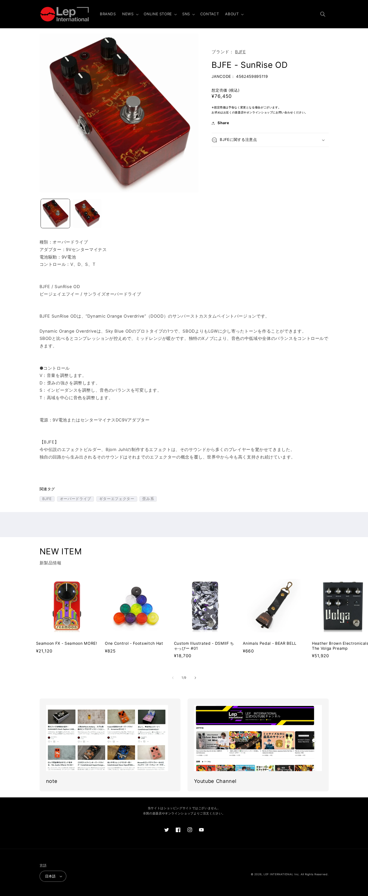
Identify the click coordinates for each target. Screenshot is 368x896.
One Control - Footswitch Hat (134, 643)
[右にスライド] (195, 678)
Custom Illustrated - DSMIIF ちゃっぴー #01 (204, 646)
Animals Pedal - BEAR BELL (270, 643)
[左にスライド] (172, 678)
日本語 (50, 876)
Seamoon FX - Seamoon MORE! (66, 643)
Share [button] (223, 123)
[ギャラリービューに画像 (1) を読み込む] (55, 213)
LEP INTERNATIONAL (278, 874)
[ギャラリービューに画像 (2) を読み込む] (87, 213)
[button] (129, 14)
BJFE (240, 51)
